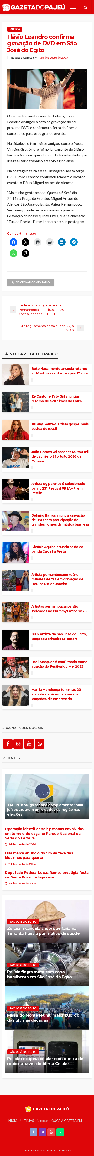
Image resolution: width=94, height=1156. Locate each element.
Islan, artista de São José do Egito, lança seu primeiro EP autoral (59, 636)
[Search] (85, 7)
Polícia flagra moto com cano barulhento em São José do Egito (39, 974)
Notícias (42, 1120)
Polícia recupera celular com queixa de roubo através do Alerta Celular (45, 1061)
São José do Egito (23, 921)
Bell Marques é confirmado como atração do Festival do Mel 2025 (59, 664)
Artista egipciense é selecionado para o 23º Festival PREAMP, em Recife (58, 488)
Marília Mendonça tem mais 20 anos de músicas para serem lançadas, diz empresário (56, 694)
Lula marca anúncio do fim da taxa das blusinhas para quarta (39, 855)
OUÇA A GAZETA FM (66, 1120)
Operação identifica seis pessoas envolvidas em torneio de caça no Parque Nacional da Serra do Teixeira (44, 833)
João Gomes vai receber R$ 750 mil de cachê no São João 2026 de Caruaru (59, 456)
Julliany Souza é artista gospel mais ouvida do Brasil (59, 426)
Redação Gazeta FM (24, 57)
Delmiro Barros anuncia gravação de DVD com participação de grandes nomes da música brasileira (60, 519)
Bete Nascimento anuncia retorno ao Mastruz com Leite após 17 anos (59, 371)
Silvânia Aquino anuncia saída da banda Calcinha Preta (57, 549)
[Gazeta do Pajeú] (33, 7)
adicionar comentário (32, 282)
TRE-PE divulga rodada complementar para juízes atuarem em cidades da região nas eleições (45, 809)
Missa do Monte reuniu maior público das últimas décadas (43, 1018)
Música (15, 29)
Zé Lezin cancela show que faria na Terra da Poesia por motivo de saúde (43, 931)
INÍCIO (12, 1120)
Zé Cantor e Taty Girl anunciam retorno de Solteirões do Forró (56, 398)
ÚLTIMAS (27, 1120)
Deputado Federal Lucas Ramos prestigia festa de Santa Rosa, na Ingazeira (47, 875)
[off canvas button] (73, 7)
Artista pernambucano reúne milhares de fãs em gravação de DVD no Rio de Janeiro (57, 579)
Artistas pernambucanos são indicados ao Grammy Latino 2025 (58, 609)
